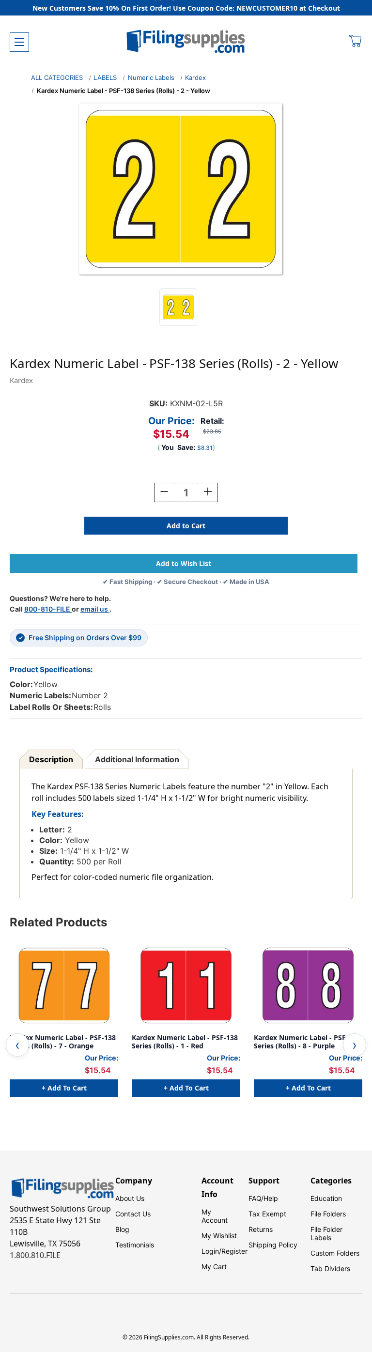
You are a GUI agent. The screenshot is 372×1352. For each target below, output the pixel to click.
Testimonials (134, 1245)
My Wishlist (219, 1235)
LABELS (105, 77)
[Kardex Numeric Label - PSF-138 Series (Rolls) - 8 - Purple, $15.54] (308, 985)
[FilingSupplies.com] (186, 42)
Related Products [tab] (58, 922)
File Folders (328, 1214)
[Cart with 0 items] (355, 42)
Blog (122, 1229)
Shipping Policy (272, 1245)
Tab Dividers (330, 1268)
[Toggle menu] (19, 42)
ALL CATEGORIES (57, 77)
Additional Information (137, 759)
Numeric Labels (151, 77)
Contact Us (133, 1214)
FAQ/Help (263, 1198)
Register (234, 1251)
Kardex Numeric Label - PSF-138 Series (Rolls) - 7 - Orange (63, 1041)
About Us (129, 1198)
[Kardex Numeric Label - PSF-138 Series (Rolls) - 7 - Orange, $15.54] (64, 985)
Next (354, 1045)
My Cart (214, 1266)
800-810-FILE (48, 609)
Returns (260, 1229)
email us (94, 609)
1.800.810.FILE (35, 1255)
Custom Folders (334, 1253)
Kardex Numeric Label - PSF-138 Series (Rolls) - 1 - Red (185, 1041)
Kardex (195, 77)
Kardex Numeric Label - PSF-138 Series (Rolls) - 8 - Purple (307, 1041)
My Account (215, 1216)
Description (51, 759)
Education (326, 1198)
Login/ (211, 1251)
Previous (17, 1045)
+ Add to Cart (64, 1087)
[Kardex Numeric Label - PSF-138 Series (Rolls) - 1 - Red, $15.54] (186, 985)
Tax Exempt (267, 1214)
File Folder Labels (326, 1233)
